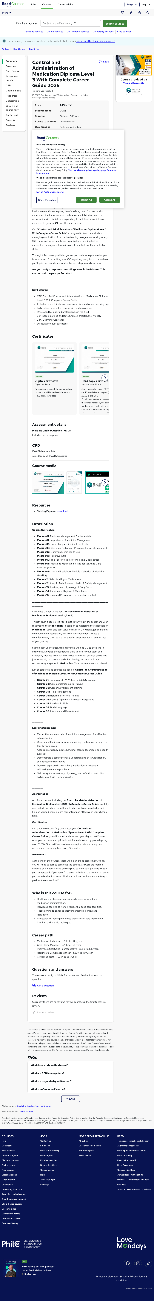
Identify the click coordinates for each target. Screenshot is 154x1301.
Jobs (33, 4)
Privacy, (134, 1276)
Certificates (12, 71)
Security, (125, 1276)
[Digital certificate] (54, 358)
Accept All (109, 199)
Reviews (10, 125)
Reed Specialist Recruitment (131, 1150)
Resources (11, 95)
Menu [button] (5, 12)
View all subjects (10, 1155)
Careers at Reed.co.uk (90, 1145)
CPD (8, 85)
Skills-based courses (12, 1203)
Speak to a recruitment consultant (134, 1189)
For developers (86, 1150)
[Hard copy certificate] (101, 358)
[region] (78, 169)
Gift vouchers (8, 1179)
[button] (105, 378)
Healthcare (19, 49)
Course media (13, 90)
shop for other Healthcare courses (95, 41)
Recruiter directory (49, 1150)
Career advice (65, 4)
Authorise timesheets (128, 1145)
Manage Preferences (107, 1276)
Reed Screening (125, 1165)
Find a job (45, 1145)
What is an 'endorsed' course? (48, 1089)
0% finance (7, 1184)
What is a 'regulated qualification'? (51, 1081)
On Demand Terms (11, 1213)
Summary (11, 61)
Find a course (26, 23)
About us (83, 1141)
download (62, 511)
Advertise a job (47, 1179)
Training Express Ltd (133, 83)
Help (4, 1141)
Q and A (10, 120)
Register (132, 4)
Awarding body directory (14, 1194)
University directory (12, 1189)
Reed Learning (124, 1155)
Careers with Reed (126, 1170)
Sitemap (44, 1184)
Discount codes (9, 1174)
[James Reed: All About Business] (11, 1268)
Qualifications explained (14, 1199)
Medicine (34, 49)
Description (12, 100)
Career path (12, 115)
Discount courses (33, 31)
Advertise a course (11, 1218)
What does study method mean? (49, 1065)
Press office (85, 1155)
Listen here (30, 1274)
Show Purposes (47, 200)
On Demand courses (78, 31)
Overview (11, 66)
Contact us (7, 1145)
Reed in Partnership (127, 1160)
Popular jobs (46, 1155)
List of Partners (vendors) (50, 192)
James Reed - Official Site (130, 1174)
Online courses (55, 31)
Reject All (86, 199)
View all (70, 1098)
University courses (103, 31)
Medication (32, 1106)
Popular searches (48, 1160)
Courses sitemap (10, 1223)
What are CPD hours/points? (47, 1073)
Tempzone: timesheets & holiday (133, 1141)
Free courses (124, 31)
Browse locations (48, 1165)
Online (5, 49)
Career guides (9, 1208)
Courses (47, 4)
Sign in (146, 4)
